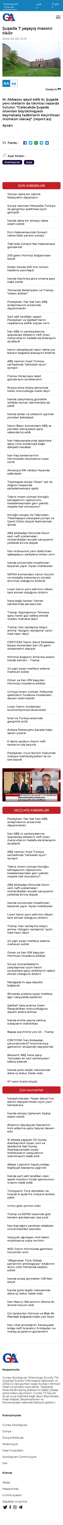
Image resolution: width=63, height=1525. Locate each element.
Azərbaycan (12, 162)
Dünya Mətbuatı (13, 1437)
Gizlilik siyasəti (12, 1495)
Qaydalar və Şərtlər (15, 1501)
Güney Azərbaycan (14, 1425)
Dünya (6, 1431)
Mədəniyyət (10, 1444)
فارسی (38, 5)
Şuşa (29, 162)
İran (4, 1463)
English (55, 5)
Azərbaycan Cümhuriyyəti (19, 1456)
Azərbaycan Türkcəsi (11, 5)
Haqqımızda (10, 1488)
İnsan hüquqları (12, 1450)
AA (6, 83)
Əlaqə (6, 1482)
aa (13, 83)
